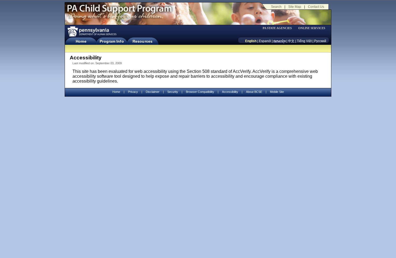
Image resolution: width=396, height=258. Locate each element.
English (250, 41)
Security (172, 91)
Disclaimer (152, 91)
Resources (142, 41)
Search (276, 7)
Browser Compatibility (200, 91)
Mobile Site (277, 91)
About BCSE (254, 91)
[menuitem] (279, 28)
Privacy (133, 91)
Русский (320, 41)
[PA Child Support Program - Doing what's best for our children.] (119, 12)
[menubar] (279, 28)
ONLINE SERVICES (311, 28)
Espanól (265, 41)
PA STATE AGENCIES (277, 28)
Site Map (294, 7)
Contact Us (316, 7)
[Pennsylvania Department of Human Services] (92, 31)
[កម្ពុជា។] (279, 41)
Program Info (112, 41)
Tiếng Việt (304, 41)
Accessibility (230, 91)
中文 (291, 41)
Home (81, 41)
